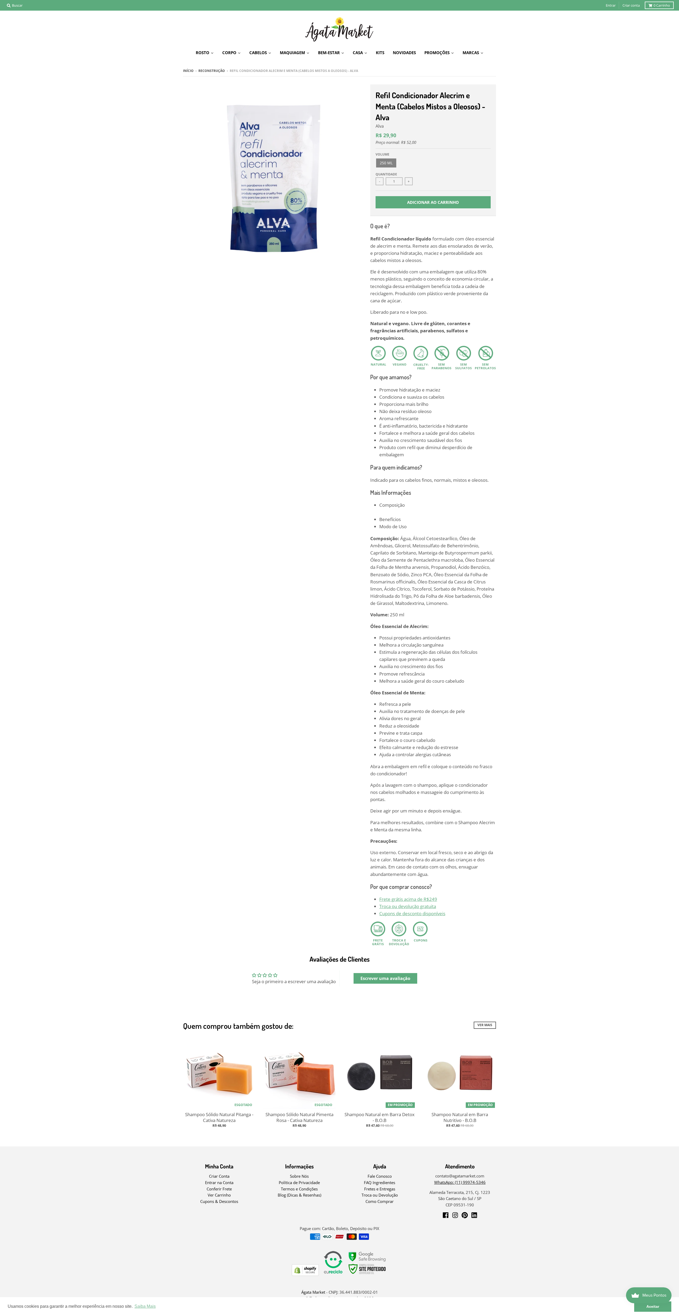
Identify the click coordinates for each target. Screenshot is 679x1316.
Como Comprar (379, 1201)
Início (188, 71)
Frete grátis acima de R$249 (408, 899)
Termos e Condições (299, 1189)
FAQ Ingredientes (379, 1182)
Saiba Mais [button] (145, 1306)
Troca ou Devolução (380, 1195)
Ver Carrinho (219, 1195)
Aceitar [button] (652, 1306)
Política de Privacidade (299, 1182)
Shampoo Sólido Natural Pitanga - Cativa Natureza (219, 1117)
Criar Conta (219, 1176)
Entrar (611, 5)
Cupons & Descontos (219, 1201)
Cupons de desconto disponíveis (412, 913)
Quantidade (386, 174)
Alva (380, 126)
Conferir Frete (219, 1189)
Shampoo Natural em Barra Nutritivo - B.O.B (460, 1117)
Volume (382, 154)
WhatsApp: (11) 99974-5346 (460, 1182)
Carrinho (662, 5)
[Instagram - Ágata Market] (455, 1215)
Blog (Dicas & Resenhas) (299, 1195)
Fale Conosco (380, 1176)
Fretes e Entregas (379, 1189)
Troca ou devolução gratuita (407, 906)
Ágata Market (313, 1292)
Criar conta (631, 5)
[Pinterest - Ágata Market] (465, 1215)
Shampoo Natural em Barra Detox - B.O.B (380, 1117)
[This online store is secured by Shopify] (305, 1274)
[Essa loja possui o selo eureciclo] (333, 1274)
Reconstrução (211, 71)
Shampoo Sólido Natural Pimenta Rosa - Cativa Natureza (299, 1117)
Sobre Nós (299, 1176)
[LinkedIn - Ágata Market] (474, 1215)
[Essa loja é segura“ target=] (367, 1274)
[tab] (437, 508)
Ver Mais (484, 1025)
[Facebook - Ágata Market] (445, 1215)
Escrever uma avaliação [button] (385, 978)
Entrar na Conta (219, 1182)
